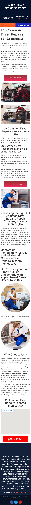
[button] (2, 25)
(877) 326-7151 (22, 19)
